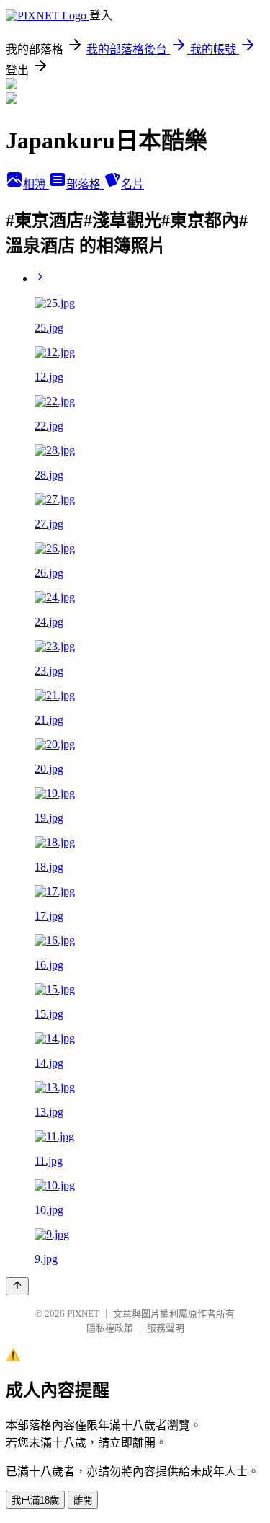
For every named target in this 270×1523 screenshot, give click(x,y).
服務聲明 (165, 1328)
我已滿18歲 (35, 1500)
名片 (132, 184)
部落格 (85, 184)
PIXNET (83, 1313)
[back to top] (17, 1286)
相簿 (36, 184)
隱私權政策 (109, 1328)
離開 (82, 1500)
